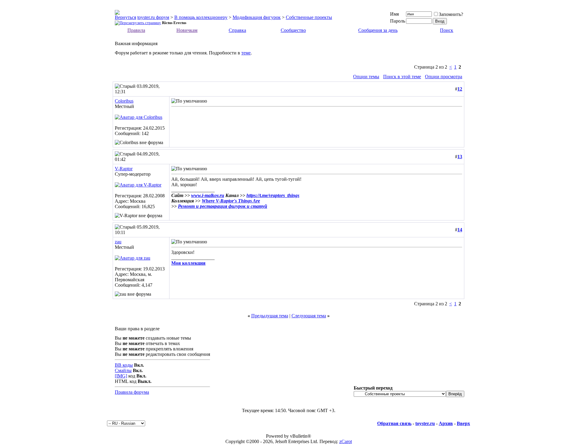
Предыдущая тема (269, 315)
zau (118, 241)
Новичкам (186, 30)
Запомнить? (451, 14)
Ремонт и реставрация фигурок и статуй (222, 206)
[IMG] (121, 375)
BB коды (124, 365)
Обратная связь (394, 423)
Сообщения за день (378, 30)
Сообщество (293, 30)
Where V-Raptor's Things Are (231, 200)
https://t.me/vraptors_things (272, 195)
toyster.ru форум (153, 17)
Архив (446, 423)
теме (246, 52)
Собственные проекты (309, 17)
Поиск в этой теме (402, 76)
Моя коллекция (188, 263)
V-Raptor (124, 168)
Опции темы (366, 76)
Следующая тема (309, 315)
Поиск (446, 30)
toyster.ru (425, 423)
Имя (394, 14)
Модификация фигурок (257, 17)
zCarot (345, 441)
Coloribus (124, 100)
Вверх (463, 423)
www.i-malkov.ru (207, 195)
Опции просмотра (443, 76)
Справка (237, 30)
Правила (136, 30)
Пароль (397, 20)
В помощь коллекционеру (200, 17)
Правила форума (132, 392)
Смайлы (123, 370)
